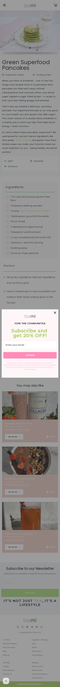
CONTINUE (30, 355)
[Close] (55, 312)
